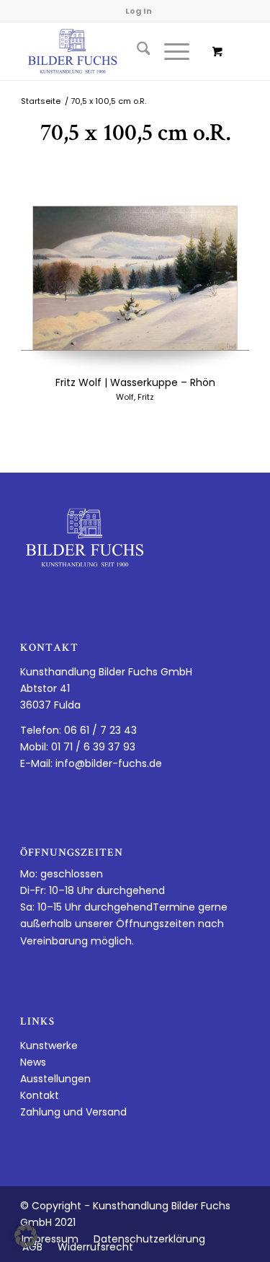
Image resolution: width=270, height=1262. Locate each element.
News (33, 1062)
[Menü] (169, 51)
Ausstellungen (55, 1079)
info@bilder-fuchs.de (108, 763)
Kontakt (39, 1095)
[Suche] (136, 51)
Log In (138, 11)
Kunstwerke (49, 1045)
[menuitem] (136, 51)
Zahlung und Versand (73, 1112)
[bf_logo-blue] (112, 51)
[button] (26, 1236)
